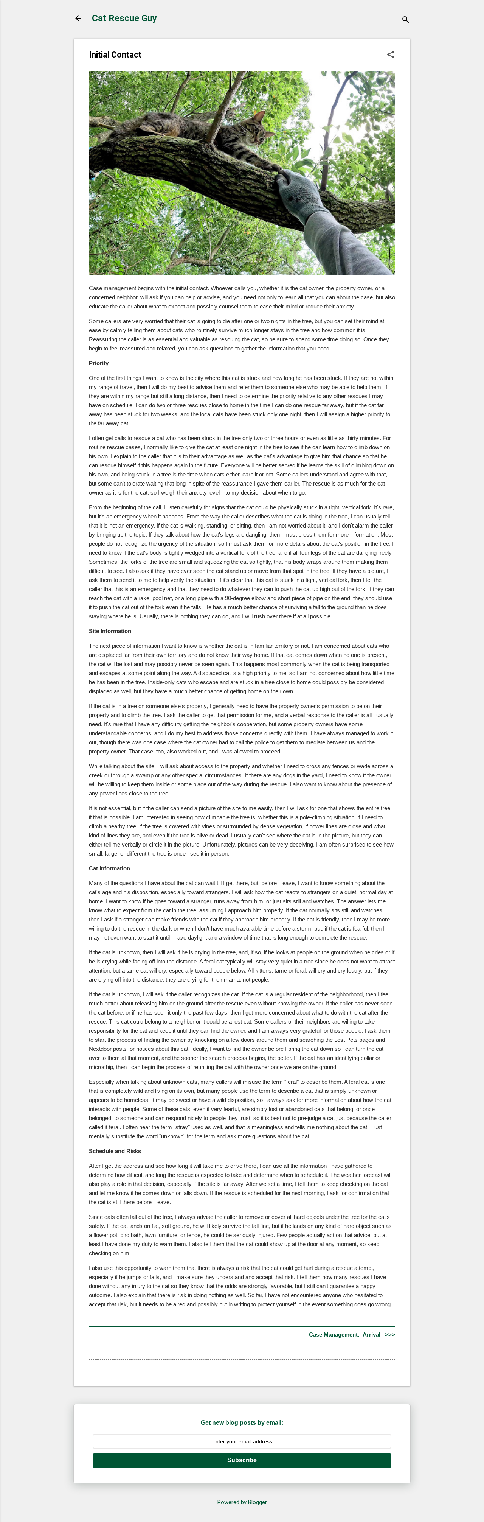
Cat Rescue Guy (124, 18)
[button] (390, 55)
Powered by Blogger (242, 1502)
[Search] (405, 20)
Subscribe (242, 1460)
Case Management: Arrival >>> (352, 1334)
